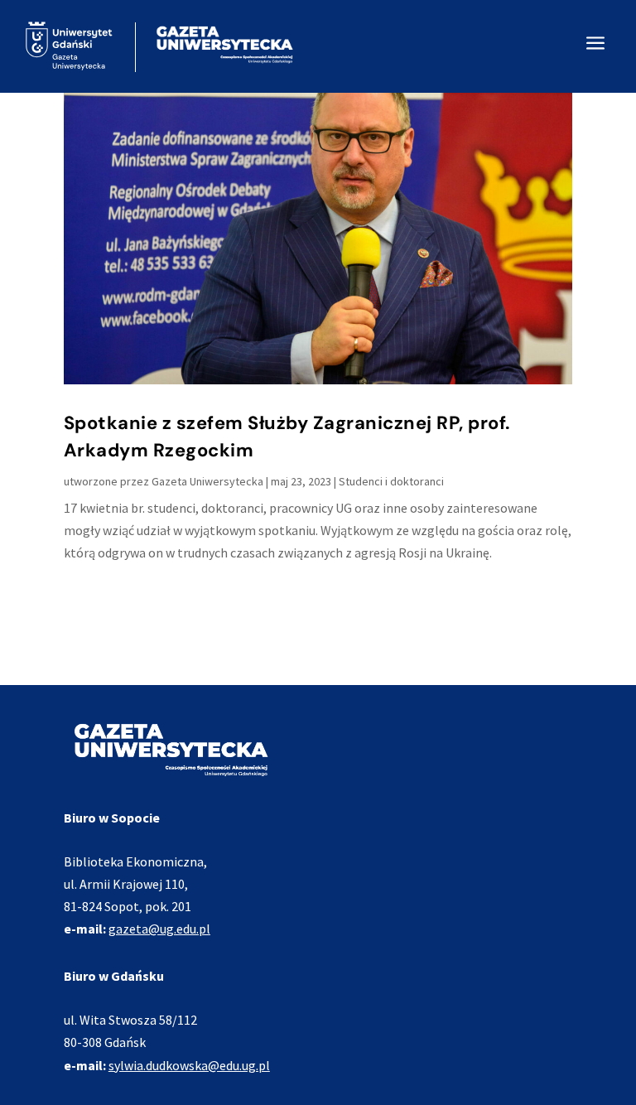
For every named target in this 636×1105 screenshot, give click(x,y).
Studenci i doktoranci (391, 481)
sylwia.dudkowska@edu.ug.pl (189, 1065)
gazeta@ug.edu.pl (159, 928)
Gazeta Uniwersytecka (207, 481)
